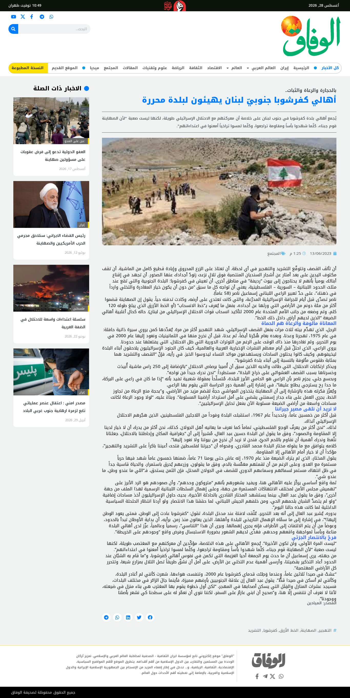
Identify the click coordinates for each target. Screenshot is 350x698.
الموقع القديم (65, 68)
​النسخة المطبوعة (28, 68)
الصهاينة (308, 630)
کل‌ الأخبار (330, 68)
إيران (284, 68)
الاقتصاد (214, 68)
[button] (150, 617)
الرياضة (178, 68)
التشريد (254, 630)
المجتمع (111, 68)
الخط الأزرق (289, 630)
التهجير (325, 630)
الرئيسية (301, 68)
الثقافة (195, 68)
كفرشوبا (270, 630)
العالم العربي (264, 68)
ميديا (94, 68)
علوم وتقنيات (154, 68)
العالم (236, 68)
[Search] (13, 29)
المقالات (130, 68)
